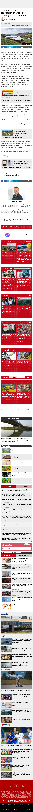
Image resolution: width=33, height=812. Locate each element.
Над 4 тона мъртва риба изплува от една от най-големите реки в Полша (20, 664)
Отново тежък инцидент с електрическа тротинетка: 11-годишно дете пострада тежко (21, 648)
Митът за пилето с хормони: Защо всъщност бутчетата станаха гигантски (23, 395)
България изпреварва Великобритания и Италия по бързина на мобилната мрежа (22, 599)
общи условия (6, 809)
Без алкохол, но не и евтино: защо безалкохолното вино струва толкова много (21, 719)
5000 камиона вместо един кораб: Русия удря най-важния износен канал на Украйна (22, 573)
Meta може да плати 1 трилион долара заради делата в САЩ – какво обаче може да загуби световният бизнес (24, 283)
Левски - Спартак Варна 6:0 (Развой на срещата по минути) (16, 746)
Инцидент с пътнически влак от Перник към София (15, 635)
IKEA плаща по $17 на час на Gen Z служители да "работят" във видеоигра (16, 505)
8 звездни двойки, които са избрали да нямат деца (21, 695)
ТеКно (12, 25)
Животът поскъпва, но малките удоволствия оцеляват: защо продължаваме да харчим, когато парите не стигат (8, 284)
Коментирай (28, 377)
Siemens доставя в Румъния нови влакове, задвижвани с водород (8, 254)
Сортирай (12, 377)
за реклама (15, 809)
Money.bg (9, 804)
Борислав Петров (16, 201)
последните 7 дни (8, 555)
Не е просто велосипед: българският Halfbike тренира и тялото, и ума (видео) (15, 691)
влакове (9, 219)
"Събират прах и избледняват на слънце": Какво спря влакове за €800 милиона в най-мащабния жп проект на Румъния (24, 257)
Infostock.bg (3, 807)
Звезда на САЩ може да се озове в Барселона (20, 758)
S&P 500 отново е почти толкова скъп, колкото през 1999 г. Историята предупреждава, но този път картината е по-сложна (16, 517)
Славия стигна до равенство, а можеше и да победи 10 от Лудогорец (22, 751)
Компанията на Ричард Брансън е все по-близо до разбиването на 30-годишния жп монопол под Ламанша (21, 593)
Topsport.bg (22, 804)
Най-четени (24, 486)
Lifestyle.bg (15, 804)
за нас (21, 809)
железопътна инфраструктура (23, 219)
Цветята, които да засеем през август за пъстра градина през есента (21, 467)
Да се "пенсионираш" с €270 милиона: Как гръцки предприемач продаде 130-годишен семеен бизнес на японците (15, 511)
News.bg (2, 804)
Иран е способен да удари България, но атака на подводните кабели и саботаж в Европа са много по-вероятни (23, 337)
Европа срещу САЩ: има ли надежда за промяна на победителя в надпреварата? (8, 364)
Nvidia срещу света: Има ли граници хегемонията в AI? (23, 362)
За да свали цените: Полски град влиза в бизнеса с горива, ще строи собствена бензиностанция (16, 500)
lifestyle (6, 446)
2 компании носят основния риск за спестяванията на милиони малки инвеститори (16, 539)
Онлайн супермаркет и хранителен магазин (20, 605)
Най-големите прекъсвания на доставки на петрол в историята (15, 528)
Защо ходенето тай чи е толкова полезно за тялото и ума (20, 461)
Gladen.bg (29, 804)
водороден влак (7, 220)
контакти (27, 809)
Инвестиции (3, 443)
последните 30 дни (24, 555)
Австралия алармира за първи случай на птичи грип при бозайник (22, 640)
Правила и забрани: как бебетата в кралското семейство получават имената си (8, 309)
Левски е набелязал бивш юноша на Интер (20, 765)
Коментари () (28, 25)
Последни (8, 486)
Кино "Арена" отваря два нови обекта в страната (21, 579)
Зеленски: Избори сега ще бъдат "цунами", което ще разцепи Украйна (9, 336)
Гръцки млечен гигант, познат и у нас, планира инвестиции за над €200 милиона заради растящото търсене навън (22, 586)
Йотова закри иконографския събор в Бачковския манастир (22, 655)
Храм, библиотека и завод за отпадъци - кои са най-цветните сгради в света (20, 456)
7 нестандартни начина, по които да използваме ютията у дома (21, 704)
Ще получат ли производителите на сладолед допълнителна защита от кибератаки (13, 523)
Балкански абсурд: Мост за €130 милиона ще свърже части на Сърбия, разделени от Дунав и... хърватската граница (16, 440)
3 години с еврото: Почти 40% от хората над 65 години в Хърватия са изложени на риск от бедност (21, 560)
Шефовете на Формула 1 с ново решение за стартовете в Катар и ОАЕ (22, 774)
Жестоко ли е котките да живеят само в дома (21, 449)
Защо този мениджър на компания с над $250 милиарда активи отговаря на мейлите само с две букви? (16, 534)
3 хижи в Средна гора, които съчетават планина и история (24, 308)
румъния (5, 219)
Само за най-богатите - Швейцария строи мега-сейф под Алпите (9, 394)
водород (14, 219)
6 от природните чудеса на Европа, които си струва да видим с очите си (21, 479)
